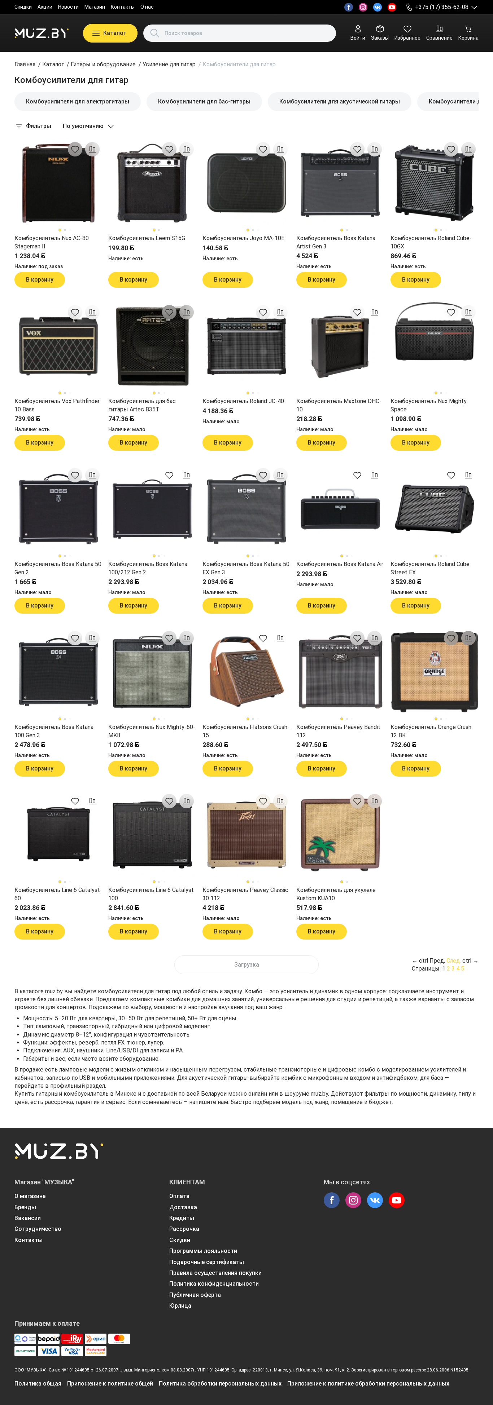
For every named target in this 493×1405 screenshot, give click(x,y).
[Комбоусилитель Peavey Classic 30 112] (246, 835)
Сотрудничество (37, 1228)
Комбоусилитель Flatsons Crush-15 (245, 731)
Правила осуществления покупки (215, 1272)
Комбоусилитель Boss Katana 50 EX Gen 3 (245, 568)
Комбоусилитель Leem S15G (146, 238)
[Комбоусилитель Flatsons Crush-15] (246, 672)
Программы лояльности (203, 1250)
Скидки (23, 7)
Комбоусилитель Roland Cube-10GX (431, 242)
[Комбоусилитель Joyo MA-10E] (246, 183)
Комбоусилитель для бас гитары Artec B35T (142, 405)
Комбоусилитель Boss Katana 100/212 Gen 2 (147, 568)
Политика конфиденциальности (214, 1283)
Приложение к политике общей (110, 1383)
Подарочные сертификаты (206, 1262)
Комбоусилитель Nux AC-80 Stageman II (51, 242)
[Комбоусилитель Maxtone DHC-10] (340, 346)
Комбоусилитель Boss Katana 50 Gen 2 (57, 568)
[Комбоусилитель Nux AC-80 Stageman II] (58, 183)
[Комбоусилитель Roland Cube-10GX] (435, 183)
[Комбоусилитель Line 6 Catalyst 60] (58, 835)
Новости (68, 7)
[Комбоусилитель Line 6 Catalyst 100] (152, 835)
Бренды (25, 1207)
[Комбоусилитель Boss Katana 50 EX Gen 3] (246, 509)
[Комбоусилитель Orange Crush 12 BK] (435, 672)
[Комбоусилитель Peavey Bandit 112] (340, 672)
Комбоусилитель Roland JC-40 (243, 401)
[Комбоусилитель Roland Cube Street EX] (435, 509)
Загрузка (246, 964)
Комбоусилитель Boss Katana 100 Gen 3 (53, 731)
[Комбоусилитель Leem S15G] (152, 183)
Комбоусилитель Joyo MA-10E (243, 238)
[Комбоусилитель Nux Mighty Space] (435, 346)
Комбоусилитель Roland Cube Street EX (430, 568)
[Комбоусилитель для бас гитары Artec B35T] (152, 346)
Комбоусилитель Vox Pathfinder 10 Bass (57, 405)
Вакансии (27, 1218)
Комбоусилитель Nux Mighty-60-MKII (151, 731)
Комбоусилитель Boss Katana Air (339, 564)
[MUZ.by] (41, 33)
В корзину (39, 279)
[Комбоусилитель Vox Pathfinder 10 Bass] (58, 346)
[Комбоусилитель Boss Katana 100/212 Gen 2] (152, 509)
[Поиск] (155, 33)
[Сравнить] (92, 149)
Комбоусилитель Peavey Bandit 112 (338, 731)
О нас (147, 7)
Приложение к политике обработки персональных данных (368, 1383)
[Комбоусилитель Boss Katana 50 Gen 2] (58, 509)
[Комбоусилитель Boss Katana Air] (340, 509)
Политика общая (37, 1383)
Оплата (179, 1196)
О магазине (29, 1196)
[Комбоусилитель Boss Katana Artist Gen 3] (340, 183)
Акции (45, 7)
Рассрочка (184, 1228)
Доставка (183, 1207)
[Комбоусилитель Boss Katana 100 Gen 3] (58, 672)
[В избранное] (75, 149)
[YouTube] (392, 7)
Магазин (94, 7)
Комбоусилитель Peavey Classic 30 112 (245, 894)
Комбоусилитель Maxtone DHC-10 (338, 405)
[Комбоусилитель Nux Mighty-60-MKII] (152, 672)
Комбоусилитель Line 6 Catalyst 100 (151, 894)
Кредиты (181, 1218)
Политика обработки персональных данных (220, 1383)
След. (453, 960)
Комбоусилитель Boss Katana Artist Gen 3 (335, 242)
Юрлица (180, 1305)
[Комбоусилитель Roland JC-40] (246, 346)
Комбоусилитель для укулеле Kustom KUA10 (336, 894)
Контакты (123, 7)
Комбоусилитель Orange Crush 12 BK (431, 731)
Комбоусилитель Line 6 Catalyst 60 (57, 894)
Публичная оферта (195, 1294)
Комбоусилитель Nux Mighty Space (429, 405)
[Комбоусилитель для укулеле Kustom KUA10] (340, 835)
